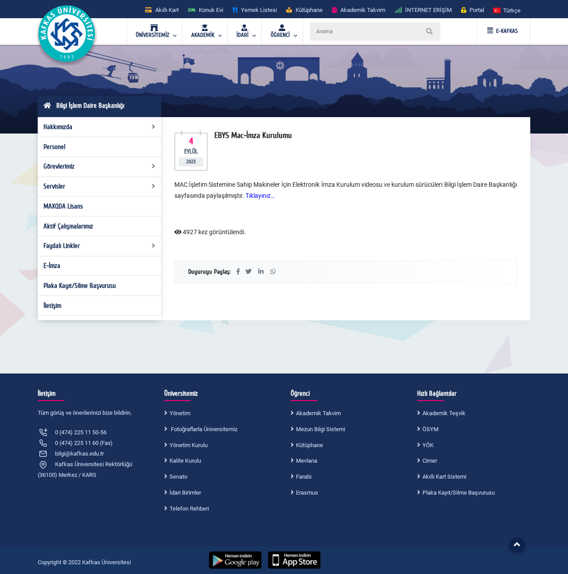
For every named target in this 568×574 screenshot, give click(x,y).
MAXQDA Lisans (63, 206)
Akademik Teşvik (443, 413)
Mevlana (306, 460)
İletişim (52, 306)
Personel (54, 147)
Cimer (429, 460)
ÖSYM (430, 429)
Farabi (304, 476)
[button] (507, 10)
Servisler (54, 186)
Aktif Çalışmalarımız (68, 226)
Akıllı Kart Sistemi (444, 476)
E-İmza (51, 266)
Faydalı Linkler (61, 246)
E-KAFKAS (507, 31)
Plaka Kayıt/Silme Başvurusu (79, 286)
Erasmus (307, 492)
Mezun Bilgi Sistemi (320, 429)
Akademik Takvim (318, 413)
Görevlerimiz (59, 166)
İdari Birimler (185, 492)
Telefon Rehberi (189, 508)
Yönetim (180, 413)
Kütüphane (309, 445)
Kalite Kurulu (185, 460)
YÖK (428, 445)
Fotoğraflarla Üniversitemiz (203, 429)
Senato (178, 476)
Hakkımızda (57, 127)
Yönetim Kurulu (189, 445)
